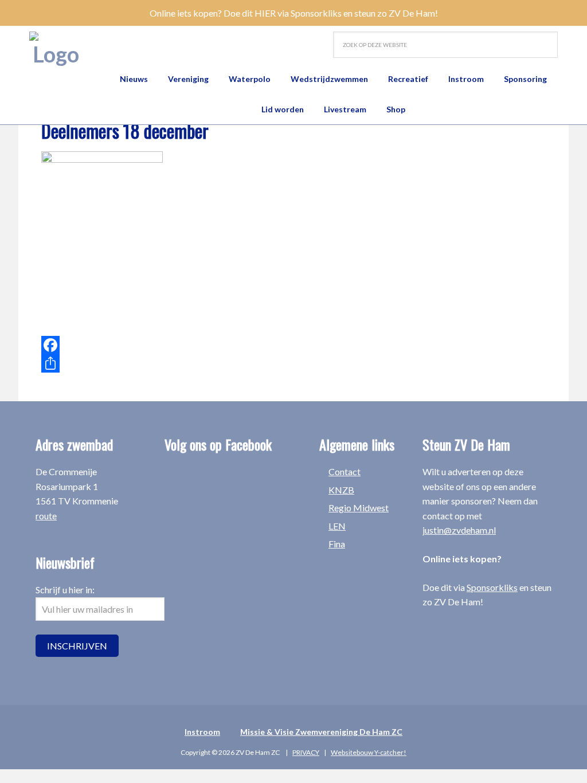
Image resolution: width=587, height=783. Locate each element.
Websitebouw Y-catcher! (368, 752)
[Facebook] (207, 345)
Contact (344, 471)
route (46, 515)
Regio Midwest (358, 507)
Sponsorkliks (492, 587)
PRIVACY (305, 752)
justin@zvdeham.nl (459, 529)
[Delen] (207, 363)
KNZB (341, 489)
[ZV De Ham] (55, 49)
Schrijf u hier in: (65, 589)
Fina (336, 543)
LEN (337, 525)
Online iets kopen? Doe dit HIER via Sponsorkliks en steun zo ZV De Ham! (294, 12)
